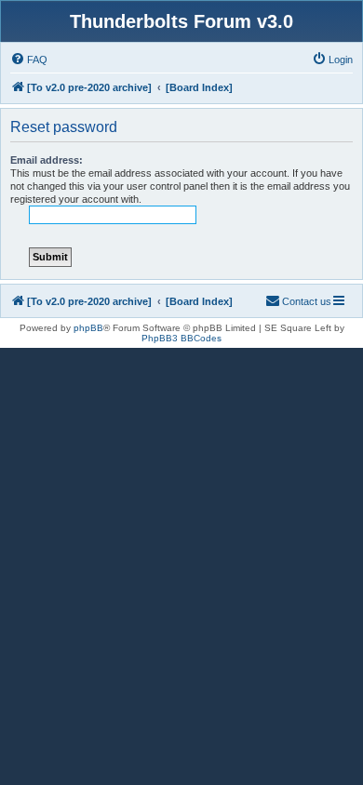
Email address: (46, 160)
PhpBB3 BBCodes (181, 338)
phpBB (88, 328)
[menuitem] (28, 59)
